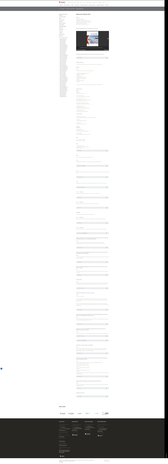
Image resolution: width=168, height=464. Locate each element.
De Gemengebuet (61, 24)
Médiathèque (99, 2)
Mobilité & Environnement (84, 5)
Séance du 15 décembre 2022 (63, 57)
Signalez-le (166, 456)
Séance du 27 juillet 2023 (63, 65)
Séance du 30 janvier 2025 (63, 81)
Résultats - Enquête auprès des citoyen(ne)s (63, 15)
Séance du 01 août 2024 (63, 76)
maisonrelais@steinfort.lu (77, 427)
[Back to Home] (62, 2)
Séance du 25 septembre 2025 (64, 87)
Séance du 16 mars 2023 (63, 61)
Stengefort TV (104, 2)
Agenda (78, 2)
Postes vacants (95, 2)
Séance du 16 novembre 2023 (63, 67)
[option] (62, 413)
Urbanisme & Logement (92, 5)
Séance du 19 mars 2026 (63, 92)
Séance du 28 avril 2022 (63, 51)
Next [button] (112, 413)
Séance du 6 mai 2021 (62, 41)
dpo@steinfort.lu (68, 428)
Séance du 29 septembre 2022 (64, 55)
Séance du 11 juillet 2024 (63, 75)
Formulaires (60, 32)
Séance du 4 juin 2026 (63, 95)
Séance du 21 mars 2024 (63, 71)
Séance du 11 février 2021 (63, 39)
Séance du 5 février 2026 (63, 91)
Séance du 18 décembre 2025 (63, 90)
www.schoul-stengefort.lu (102, 429)
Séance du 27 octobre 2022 (63, 56)
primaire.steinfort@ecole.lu (103, 428)
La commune (61, 5)
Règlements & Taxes (61, 34)
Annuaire (81, 2)
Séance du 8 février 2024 (63, 70)
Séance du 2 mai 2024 (63, 72)
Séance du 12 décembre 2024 (63, 80)
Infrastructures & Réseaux (100, 5)
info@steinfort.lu (63, 427)
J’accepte (106, 460)
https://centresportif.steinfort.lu (90, 427)
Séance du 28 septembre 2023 (64, 66)
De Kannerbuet (61, 29)
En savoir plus (61, 462)
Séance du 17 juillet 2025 (63, 86)
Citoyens (72, 5)
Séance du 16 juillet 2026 (63, 96)
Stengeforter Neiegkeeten (62, 26)
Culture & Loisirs (77, 5)
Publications (107, 5)
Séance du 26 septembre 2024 (64, 77)
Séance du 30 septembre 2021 (64, 45)
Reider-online (61, 35)
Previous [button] (56, 413)
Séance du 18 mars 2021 (63, 40)
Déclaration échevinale (62, 23)
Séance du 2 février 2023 (63, 60)
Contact (84, 2)
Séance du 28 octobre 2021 (63, 46)
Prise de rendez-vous (89, 2)
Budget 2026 (60, 21)
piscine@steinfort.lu (89, 426)
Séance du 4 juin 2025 (63, 85)
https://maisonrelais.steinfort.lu (77, 428)
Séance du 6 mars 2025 (63, 82)
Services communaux (67, 5)
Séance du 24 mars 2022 (63, 50)
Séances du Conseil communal (72, 2)
